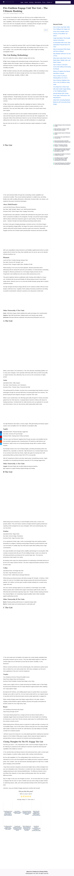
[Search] (69, 2)
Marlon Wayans (14, 13)
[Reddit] (1, 441)
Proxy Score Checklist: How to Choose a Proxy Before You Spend (61, 33)
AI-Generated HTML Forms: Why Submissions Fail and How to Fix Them (61, 44)
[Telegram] (1, 444)
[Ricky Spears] (8, 2)
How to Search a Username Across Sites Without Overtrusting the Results (62, 67)
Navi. (46, 29)
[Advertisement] (26, 42)
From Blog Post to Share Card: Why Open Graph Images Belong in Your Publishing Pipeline (61, 89)
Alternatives (38, 2)
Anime (26, 2)
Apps (22, 2)
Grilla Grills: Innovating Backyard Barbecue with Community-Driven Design (61, 102)
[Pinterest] (1, 437)
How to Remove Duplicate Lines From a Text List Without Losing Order (61, 82)
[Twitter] (1, 434)
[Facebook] (1, 432)
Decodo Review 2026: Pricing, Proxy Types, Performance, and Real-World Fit (61, 95)
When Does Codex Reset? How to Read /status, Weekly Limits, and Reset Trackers (62, 60)
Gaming (31, 2)
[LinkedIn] (1, 439)
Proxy (43, 2)
